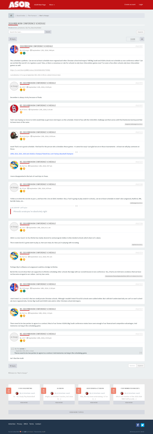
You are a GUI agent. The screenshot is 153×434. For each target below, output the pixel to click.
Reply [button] (13, 39)
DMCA (26, 424)
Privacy (19, 424)
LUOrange (25, 50)
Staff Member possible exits (130, 388)
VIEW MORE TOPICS (76, 412)
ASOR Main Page (40, 5)
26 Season (60, 388)
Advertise (11, 424)
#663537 (139, 309)
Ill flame (24, 109)
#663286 (139, 223)
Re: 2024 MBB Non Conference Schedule (38, 83)
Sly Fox (27, 28)
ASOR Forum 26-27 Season (95, 388)
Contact (38, 424)
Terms (31, 424)
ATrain (24, 188)
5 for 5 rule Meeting (25, 388)
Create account (129, 4)
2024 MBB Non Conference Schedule (27, 23)
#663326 (139, 252)
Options (132, 366)
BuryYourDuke (36, 28)
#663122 (139, 162)
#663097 (139, 105)
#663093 (139, 83)
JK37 (23, 87)
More (51, 5)
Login (141, 4)
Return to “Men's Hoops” (19, 373)
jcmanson (21, 28)
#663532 (139, 284)
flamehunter (109, 276)
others (134, 276)
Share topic (132, 40)
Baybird (128, 124)
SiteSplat (30, 432)
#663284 (139, 184)
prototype (25, 136)
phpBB (43, 432)
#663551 (139, 334)
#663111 (139, 132)
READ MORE (24, 402)
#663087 (139, 46)
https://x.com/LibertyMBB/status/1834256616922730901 (30, 70)
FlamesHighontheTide (119, 276)
